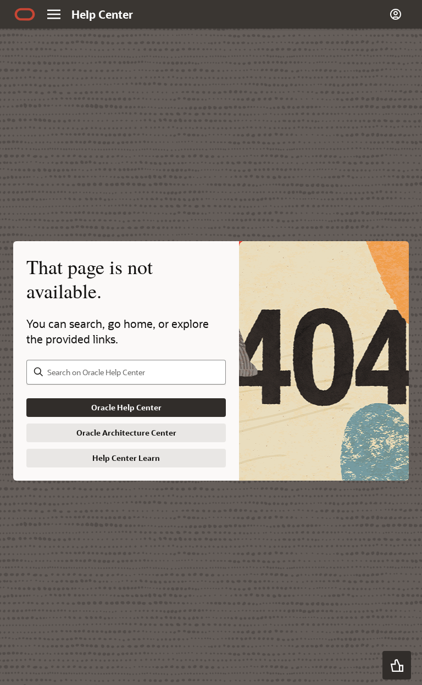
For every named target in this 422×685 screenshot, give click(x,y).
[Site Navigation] (54, 14)
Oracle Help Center (126, 407)
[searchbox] (126, 372)
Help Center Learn (126, 458)
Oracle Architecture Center (126, 432)
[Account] (395, 14)
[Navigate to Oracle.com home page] (24, 14)
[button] (396, 665)
